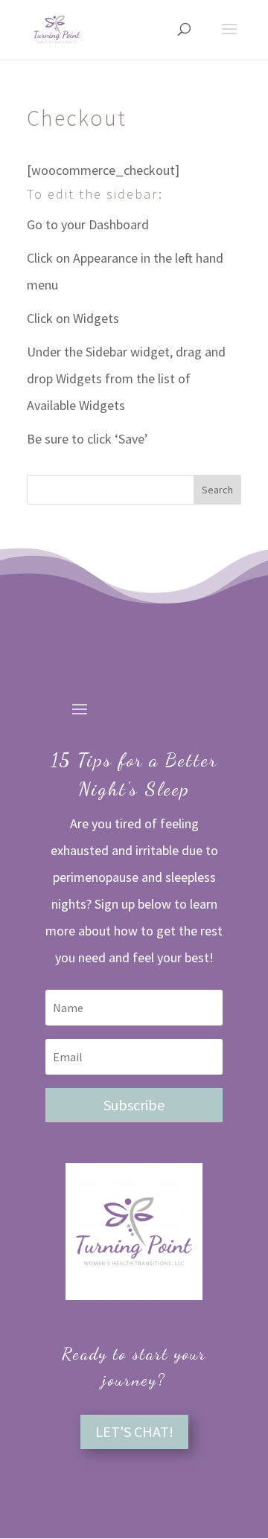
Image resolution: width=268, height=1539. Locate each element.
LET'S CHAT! (134, 1431)
